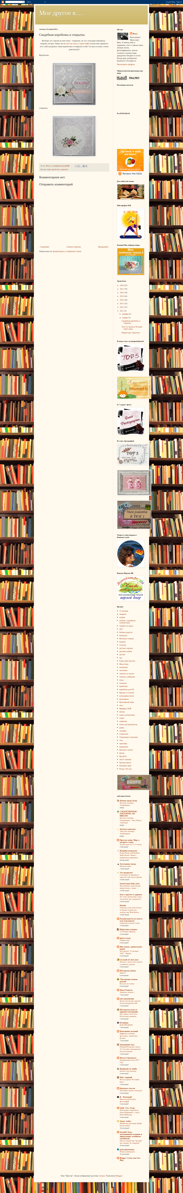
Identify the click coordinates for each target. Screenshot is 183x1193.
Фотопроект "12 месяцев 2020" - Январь (129, 952)
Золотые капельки (127, 829)
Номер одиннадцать (127, 1151)
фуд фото (123, 756)
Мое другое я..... (61, 12)
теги (121, 740)
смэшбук (122, 731)
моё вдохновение (127, 998)
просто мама (125, 938)
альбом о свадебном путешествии (127, 621)
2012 (122, 307)
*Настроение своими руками (128, 980)
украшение (123, 746)
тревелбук (123, 743)
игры (49, 169)
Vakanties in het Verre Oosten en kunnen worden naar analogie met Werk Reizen (130, 910)
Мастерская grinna (128, 970)
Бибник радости (125, 632)
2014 (122, 300)
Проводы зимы (125, 866)
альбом (122, 617)
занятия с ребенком (127, 676)
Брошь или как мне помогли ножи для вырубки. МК (130, 1002)
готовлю (122, 645)
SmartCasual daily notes (130, 883)
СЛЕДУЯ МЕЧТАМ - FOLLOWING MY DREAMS (129, 813)
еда (120, 657)
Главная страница (74, 246)
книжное (123, 683)
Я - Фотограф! (126, 1097)
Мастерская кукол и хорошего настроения (129, 1010)
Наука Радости (126, 990)
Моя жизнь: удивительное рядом (131, 947)
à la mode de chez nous (129, 959)
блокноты (123, 635)
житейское (123, 667)
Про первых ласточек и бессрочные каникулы (128, 1015)
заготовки (123, 670)
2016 (122, 292)
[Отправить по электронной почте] (76, 166)
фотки (121, 753)
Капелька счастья (127, 1088)
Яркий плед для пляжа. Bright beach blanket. (131, 1124)
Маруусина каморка (128, 929)
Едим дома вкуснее (127, 661)
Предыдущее (103, 246)
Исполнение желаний (129, 1031)
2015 (122, 296)
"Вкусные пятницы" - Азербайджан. (128, 832)
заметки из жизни (126, 673)
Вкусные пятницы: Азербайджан (127, 804)
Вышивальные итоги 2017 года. (129, 1061)
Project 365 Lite (125, 769)
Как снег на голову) (127, 983)
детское (122, 654)
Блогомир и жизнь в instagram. (131, 1090)
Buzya (135, 33)
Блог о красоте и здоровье (131, 894)
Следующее (44, 246)
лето (121, 705)
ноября (125, 317)
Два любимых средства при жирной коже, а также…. (130, 887)
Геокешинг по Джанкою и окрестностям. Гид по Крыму (131, 876)
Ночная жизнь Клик (128, 800)
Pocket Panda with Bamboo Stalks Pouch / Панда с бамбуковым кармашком (130, 855)
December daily (125, 765)
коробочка (56, 169)
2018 (122, 285)
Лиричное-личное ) (127, 992)
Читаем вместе (125, 762)
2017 (122, 289)
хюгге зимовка (125, 759)
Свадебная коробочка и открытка (131, 322)
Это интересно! (126, 872)
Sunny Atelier (125, 1121)
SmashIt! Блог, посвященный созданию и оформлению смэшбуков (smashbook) (131, 1135)
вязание (122, 641)
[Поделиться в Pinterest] (86, 166)
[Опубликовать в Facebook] (83, 166)
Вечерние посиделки (128, 850)
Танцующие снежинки (128, 737)
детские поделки (126, 648)
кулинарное (124, 699)
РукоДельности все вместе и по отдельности (131, 919)
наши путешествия (127, 715)
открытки (64, 169)
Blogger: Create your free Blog (130, 1159)
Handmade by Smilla (128, 1068)
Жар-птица (123, 664)
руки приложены (127, 1149)
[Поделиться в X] (81, 166)
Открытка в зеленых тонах (130, 923)
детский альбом (125, 651)
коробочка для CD (126, 689)
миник (122, 711)
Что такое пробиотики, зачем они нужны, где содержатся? (130, 897)
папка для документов (128, 724)
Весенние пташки (126, 638)
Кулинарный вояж (126, 702)
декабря (125, 314)
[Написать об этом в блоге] (78, 166)
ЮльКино (124, 1022)
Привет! (123, 973)
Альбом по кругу (126, 626)
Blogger (119, 1175)
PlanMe (123, 905)
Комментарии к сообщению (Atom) (67, 251)
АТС (121, 629)
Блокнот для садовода (128, 1071)
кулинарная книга (126, 696)
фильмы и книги (126, 749)
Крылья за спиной (126, 692)
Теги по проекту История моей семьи (132, 327)
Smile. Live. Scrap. (127, 1107)
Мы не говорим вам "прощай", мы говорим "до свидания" (131, 1141)
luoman (102, 1175)
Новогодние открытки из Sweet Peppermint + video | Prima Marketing (130, 1112)
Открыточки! (125, 940)
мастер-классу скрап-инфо (77, 43)
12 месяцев (123, 611)
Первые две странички (131, 332)
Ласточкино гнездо (128, 864)
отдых (121, 718)
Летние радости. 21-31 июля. (131, 844)
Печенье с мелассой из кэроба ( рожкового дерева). (131, 963)
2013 (122, 303)
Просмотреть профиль (126, 64)
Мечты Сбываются (128, 1057)
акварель (122, 614)
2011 (122, 311)
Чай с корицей (126, 1077)
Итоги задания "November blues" (129, 1080)
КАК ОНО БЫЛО (126, 1025)
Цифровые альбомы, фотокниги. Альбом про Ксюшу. (129, 1035)
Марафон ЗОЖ (125, 708)
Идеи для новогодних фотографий (128, 1100)
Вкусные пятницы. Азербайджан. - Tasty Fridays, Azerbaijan (131, 820)
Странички (123, 734)
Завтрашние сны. (127, 1044)
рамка (121, 727)
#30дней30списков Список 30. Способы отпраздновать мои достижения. (130, 1049)
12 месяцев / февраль (127, 931)
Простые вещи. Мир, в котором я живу (129, 841)
